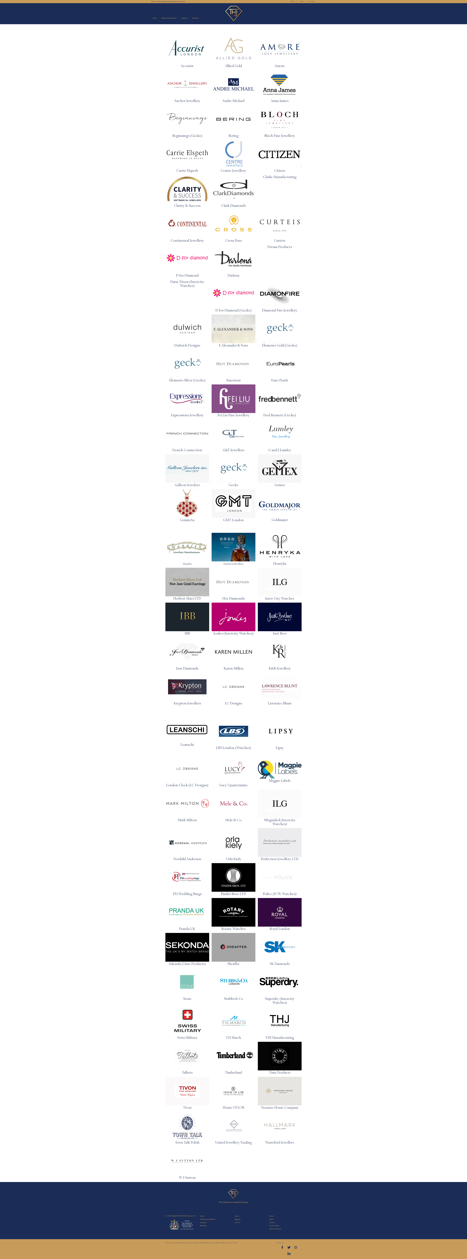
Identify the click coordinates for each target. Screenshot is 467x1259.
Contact (272, 1222)
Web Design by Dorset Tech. (227, 1243)
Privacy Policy (274, 1226)
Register (238, 1219)
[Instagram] (296, 1247)
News (271, 1219)
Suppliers (184, 18)
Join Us (237, 1222)
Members (195, 18)
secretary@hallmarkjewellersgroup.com (181, 1216)
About (271, 1216)
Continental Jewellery (187, 240)
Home (155, 18)
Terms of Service (275, 1229)
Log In (237, 1216)
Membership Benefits (169, 18)
